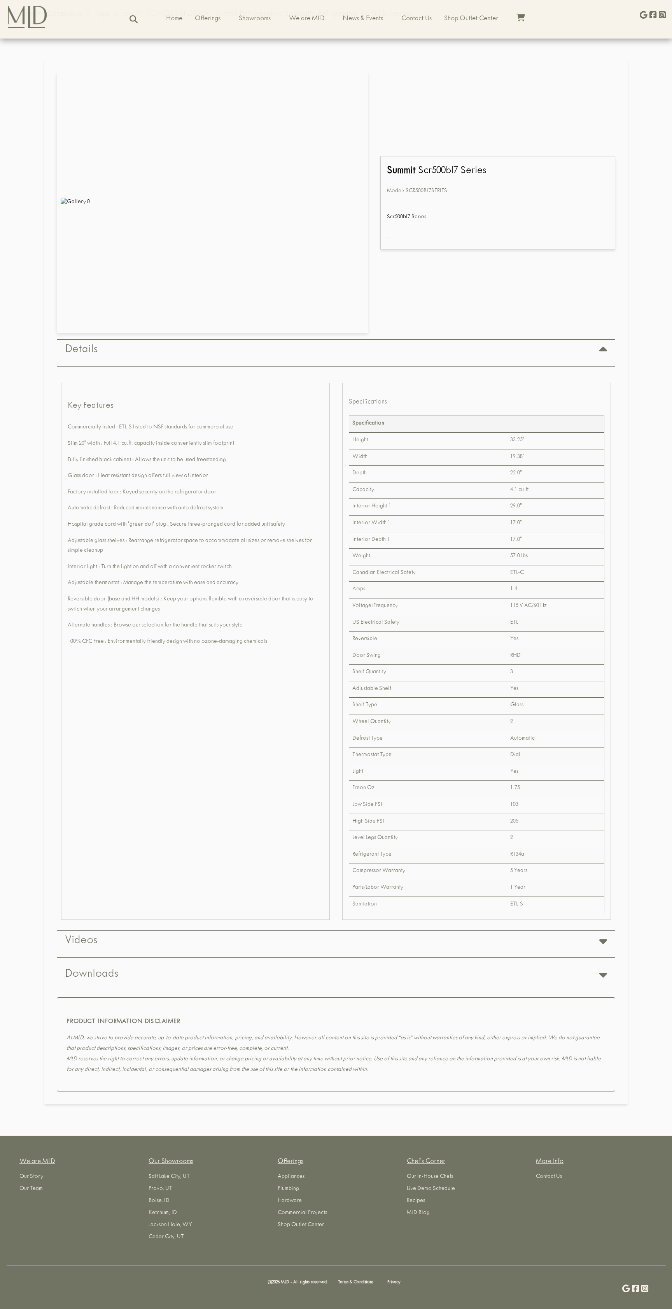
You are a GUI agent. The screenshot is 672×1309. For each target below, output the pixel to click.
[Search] (134, 19)
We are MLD (306, 19)
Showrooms (255, 19)
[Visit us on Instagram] (662, 16)
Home (174, 19)
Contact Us (416, 19)
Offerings (207, 19)
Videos (81, 941)
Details (81, 350)
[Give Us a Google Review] (644, 16)
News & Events (363, 19)
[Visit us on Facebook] (652, 16)
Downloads (91, 975)
